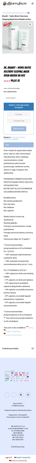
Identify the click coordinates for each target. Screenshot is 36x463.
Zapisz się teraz (18, 128)
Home (4, 13)
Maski (22, 137)
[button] (33, 4)
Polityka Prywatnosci (11, 410)
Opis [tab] (7, 145)
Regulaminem (13, 415)
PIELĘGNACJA (20, 13)
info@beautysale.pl (18, 405)
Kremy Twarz (15, 137)
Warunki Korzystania (24, 410)
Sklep (11, 13)
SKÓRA (16, 139)
